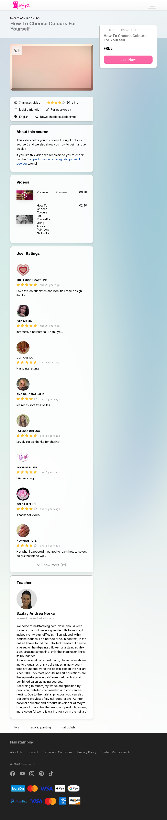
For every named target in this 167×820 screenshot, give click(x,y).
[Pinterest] (41, 774)
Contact (32, 752)
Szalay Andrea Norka (35, 613)
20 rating (72, 102)
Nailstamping (22, 742)
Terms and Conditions (57, 752)
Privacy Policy (86, 752)
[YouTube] (22, 774)
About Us (16, 752)
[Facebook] (13, 774)
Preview (61, 192)
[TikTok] (50, 774)
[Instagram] (32, 774)
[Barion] (45, 788)
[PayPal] (45, 800)
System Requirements (116, 752)
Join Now (128, 60)
